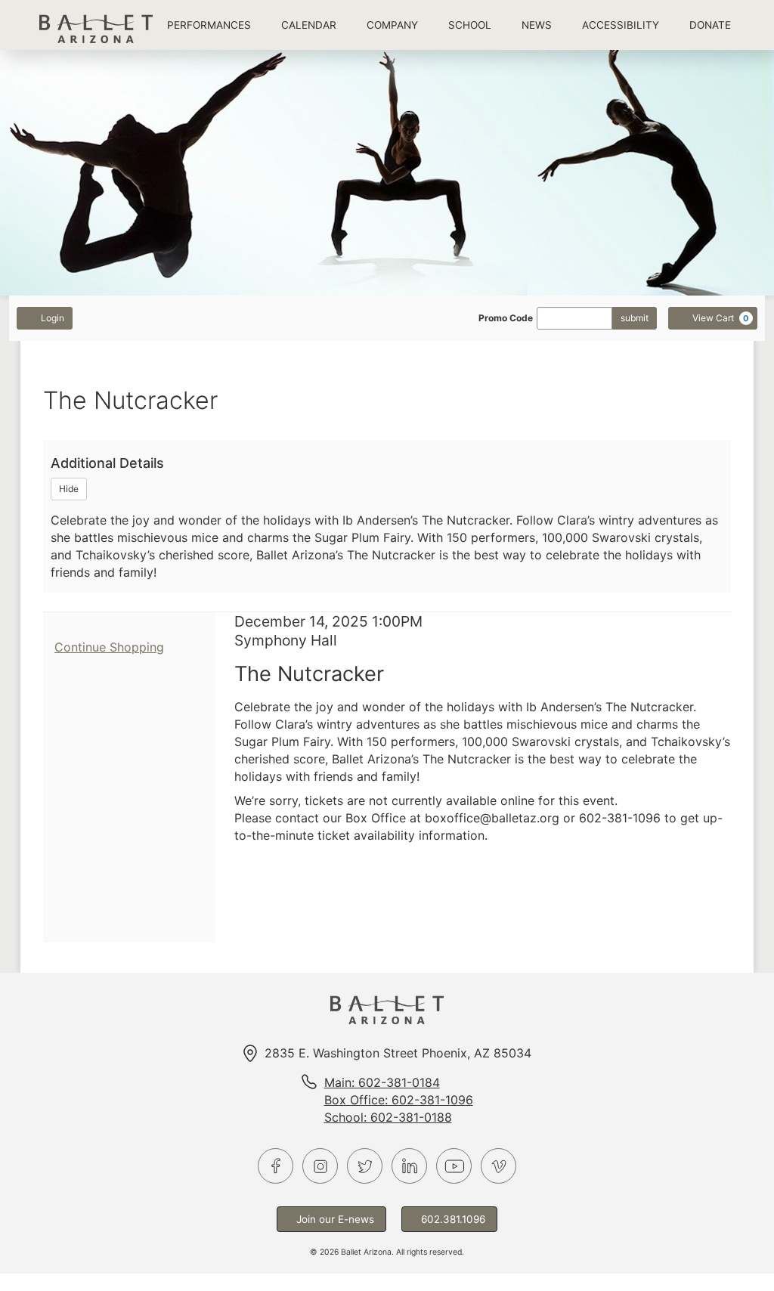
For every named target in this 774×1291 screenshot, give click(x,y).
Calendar (308, 25)
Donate (710, 25)
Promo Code (505, 318)
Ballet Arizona (96, 24)
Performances (209, 25)
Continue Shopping (109, 647)
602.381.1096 (453, 1219)
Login (52, 318)
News (537, 25)
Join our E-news (335, 1219)
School (469, 25)
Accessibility (620, 25)
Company (392, 25)
